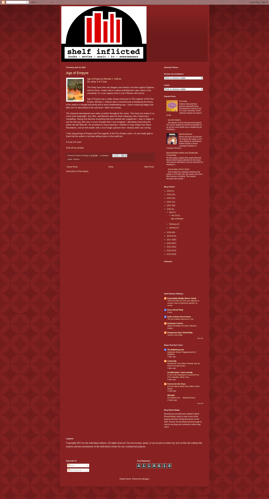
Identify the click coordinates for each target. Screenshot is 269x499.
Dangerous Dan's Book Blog (179, 333)
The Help (183, 101)
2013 (169, 254)
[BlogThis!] (116, 155)
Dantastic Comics (175, 323)
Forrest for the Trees (176, 384)
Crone (169, 312)
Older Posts (149, 167)
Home (110, 167)
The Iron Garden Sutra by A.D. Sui (180, 319)
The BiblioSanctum (175, 350)
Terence (76, 159)
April (171, 212)
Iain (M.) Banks (174, 120)
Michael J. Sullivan (112, 79)
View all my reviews (75, 148)
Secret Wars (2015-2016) (178, 169)
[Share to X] (119, 155)
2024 (169, 194)
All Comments (76, 470)
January (172, 228)
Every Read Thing (175, 310)
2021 (169, 205)
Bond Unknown (185, 134)
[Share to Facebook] (122, 155)
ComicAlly (172, 361)
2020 (169, 209)
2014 (169, 251)
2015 (169, 247)
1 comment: (104, 155)
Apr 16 (174, 215)
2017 (169, 240)
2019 (169, 232)
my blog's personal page (189, 422)
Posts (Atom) (83, 171)
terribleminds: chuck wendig (179, 372)
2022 (169, 202)
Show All (200, 338)
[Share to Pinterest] (125, 155)
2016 (169, 243)
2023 (169, 198)
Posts (72, 465)
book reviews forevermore (179, 317)
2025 (169, 191)
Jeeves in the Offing (174, 335)
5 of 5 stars (102, 81)
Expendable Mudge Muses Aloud (181, 298)
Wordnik (171, 395)
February (173, 224)
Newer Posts (72, 167)
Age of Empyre (77, 73)
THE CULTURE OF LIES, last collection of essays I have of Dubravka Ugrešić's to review (183, 303)
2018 (169, 236)
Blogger (146, 479)
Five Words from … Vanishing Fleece (181, 398)
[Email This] (113, 155)
